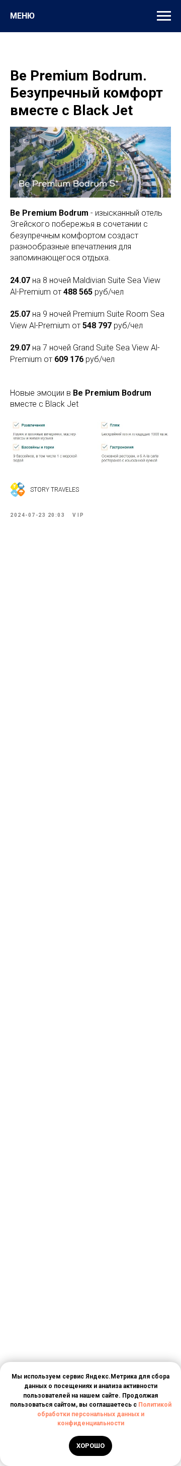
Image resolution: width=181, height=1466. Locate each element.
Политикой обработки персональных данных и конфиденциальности (104, 1414)
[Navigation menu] (164, 16)
